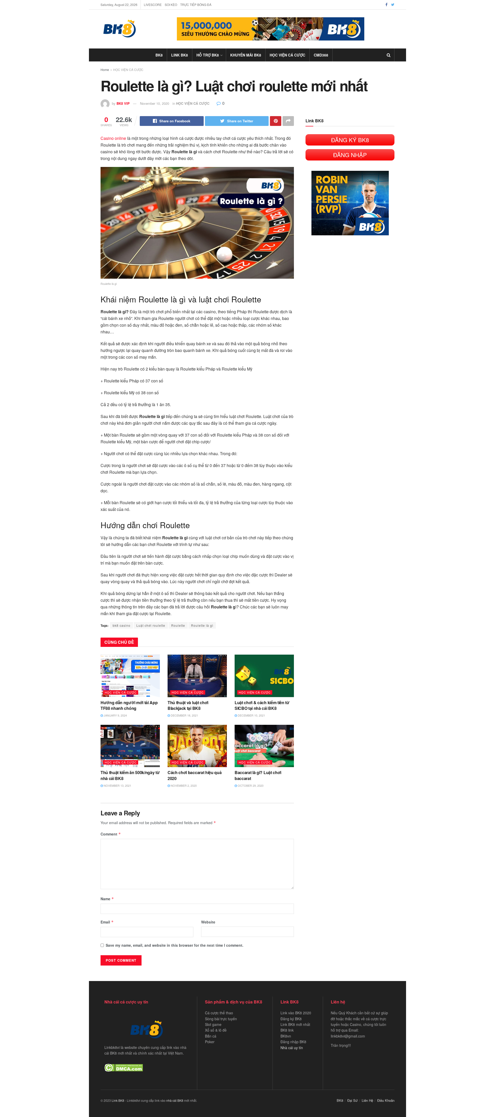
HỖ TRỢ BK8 (207, 55)
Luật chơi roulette (150, 625)
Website (208, 922)
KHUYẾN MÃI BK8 (245, 55)
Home (105, 69)
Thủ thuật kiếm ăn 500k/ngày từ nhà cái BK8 (130, 775)
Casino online (113, 138)
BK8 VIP (123, 103)
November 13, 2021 (117, 785)
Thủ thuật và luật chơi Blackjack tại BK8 (188, 705)
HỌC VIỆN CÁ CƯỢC (287, 55)
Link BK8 (118, 1100)
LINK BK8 (179, 55)
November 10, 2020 (154, 103)
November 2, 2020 (183, 785)
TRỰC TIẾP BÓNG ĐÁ (195, 4)
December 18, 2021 (184, 715)
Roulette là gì (202, 625)
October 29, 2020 (250, 785)
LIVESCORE (153, 4)
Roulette (178, 625)
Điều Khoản (385, 1100)
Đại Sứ (352, 1100)
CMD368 (321, 55)
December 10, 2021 (251, 715)
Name (107, 898)
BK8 (159, 55)
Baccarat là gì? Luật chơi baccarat (258, 775)
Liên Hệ (367, 1100)
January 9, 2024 (115, 715)
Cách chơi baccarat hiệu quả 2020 (194, 775)
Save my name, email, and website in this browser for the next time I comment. (174, 945)
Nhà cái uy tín (291, 1047)
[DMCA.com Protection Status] (123, 1067)
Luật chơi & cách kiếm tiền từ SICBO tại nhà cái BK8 (262, 705)
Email (107, 922)
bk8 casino (121, 625)
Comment (111, 834)
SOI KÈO (171, 4)
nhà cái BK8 (174, 1100)
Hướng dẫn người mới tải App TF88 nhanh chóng (129, 705)
